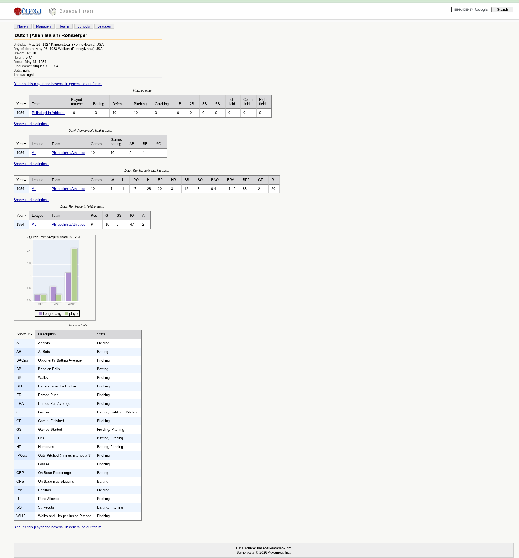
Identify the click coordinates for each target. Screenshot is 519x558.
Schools (83, 26)
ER (160, 180)
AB (131, 144)
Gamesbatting (116, 142)
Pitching (140, 104)
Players (23, 26)
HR (173, 180)
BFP (246, 180)
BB (145, 144)
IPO (135, 180)
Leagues (104, 26)
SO (158, 144)
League (37, 144)
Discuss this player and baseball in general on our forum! (58, 84)
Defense (118, 104)
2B (192, 104)
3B (204, 104)
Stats (101, 334)
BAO (215, 180)
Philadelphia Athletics (48, 113)
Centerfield (248, 102)
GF (260, 180)
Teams (64, 26)
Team (36, 104)
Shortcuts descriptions (31, 124)
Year (20, 104)
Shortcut (23, 334)
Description (47, 334)
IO (132, 215)
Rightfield (263, 102)
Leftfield (231, 102)
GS (119, 215)
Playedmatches (78, 102)
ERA (230, 180)
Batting (98, 104)
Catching (162, 104)
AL (34, 153)
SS (217, 104)
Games (96, 144)
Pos (94, 215)
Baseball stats (76, 11)
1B (179, 104)
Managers (44, 26)
